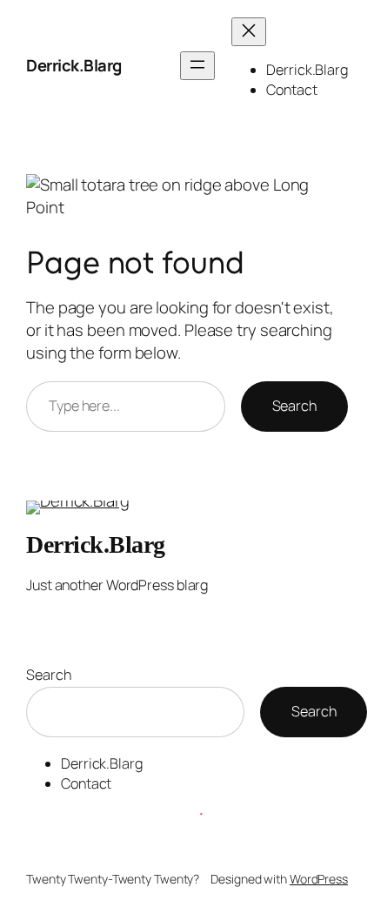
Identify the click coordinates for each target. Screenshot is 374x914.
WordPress (319, 878)
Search (294, 405)
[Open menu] (197, 65)
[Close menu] (248, 31)
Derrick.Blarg (74, 65)
